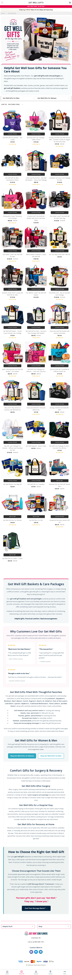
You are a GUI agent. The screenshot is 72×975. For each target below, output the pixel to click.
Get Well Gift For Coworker (36, 484)
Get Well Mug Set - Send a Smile (36, 446)
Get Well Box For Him (36, 520)
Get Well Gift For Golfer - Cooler (12, 558)
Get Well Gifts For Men (11, 98)
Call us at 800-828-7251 (36, 942)
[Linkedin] (41, 952)
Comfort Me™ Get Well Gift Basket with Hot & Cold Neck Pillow (36, 218)
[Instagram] (36, 952)
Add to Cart (59, 480)
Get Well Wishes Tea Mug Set (12, 484)
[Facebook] (31, 952)
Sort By (4, 104)
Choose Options (12, 134)
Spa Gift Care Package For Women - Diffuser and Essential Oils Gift (12, 448)
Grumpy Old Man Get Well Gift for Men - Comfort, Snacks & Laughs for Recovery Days (59, 140)
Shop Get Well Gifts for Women (22, 756)
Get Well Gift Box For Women (12, 520)
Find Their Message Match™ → (36, 908)
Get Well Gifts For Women (47, 98)
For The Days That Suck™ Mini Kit (59, 254)
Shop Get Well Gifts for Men (51, 756)
